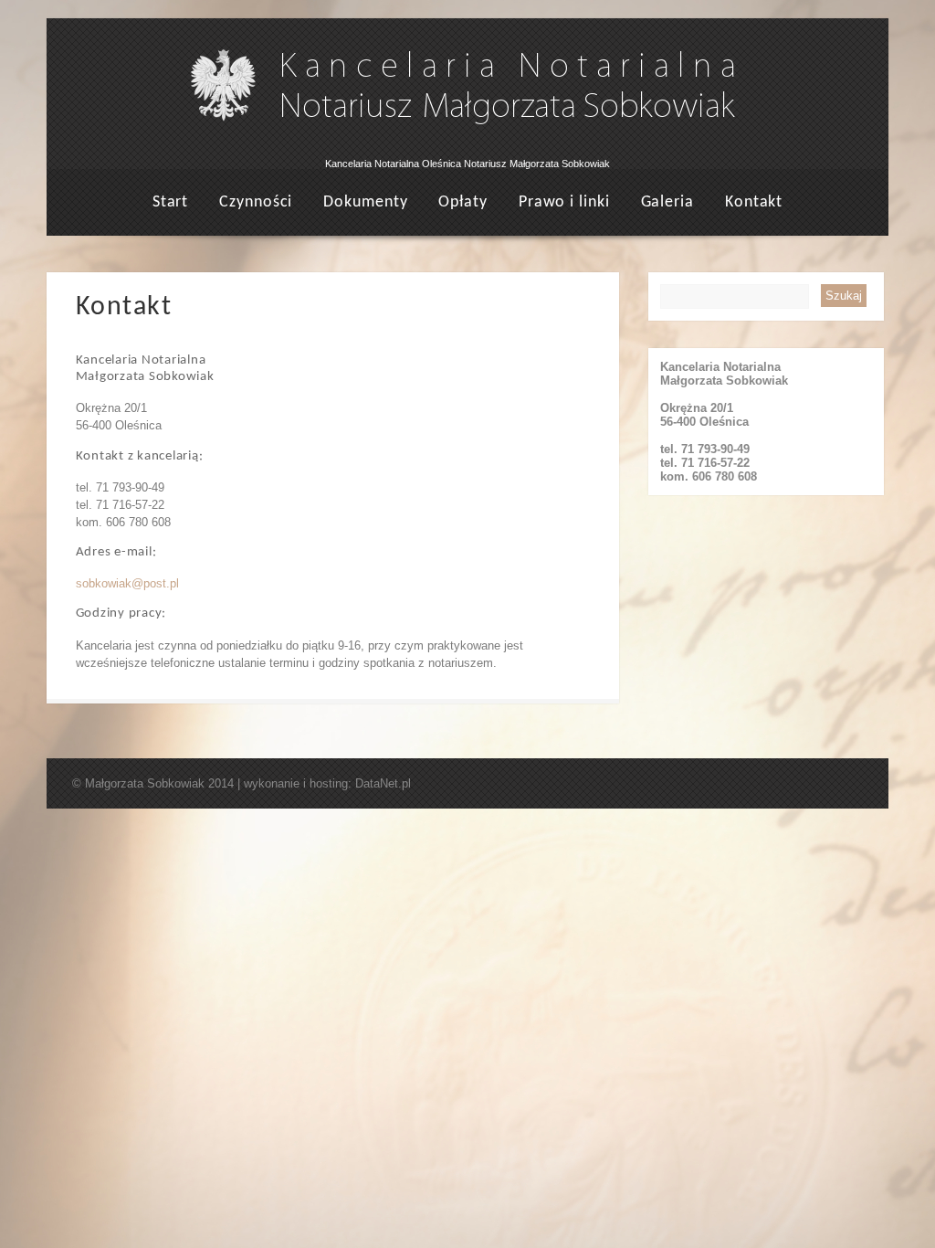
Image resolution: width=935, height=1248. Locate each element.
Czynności (255, 202)
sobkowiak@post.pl (127, 583)
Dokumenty (365, 202)
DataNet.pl (383, 783)
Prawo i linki (564, 202)
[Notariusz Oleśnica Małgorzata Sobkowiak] (468, 151)
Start (170, 202)
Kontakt (754, 202)
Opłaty (462, 202)
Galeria (667, 202)
